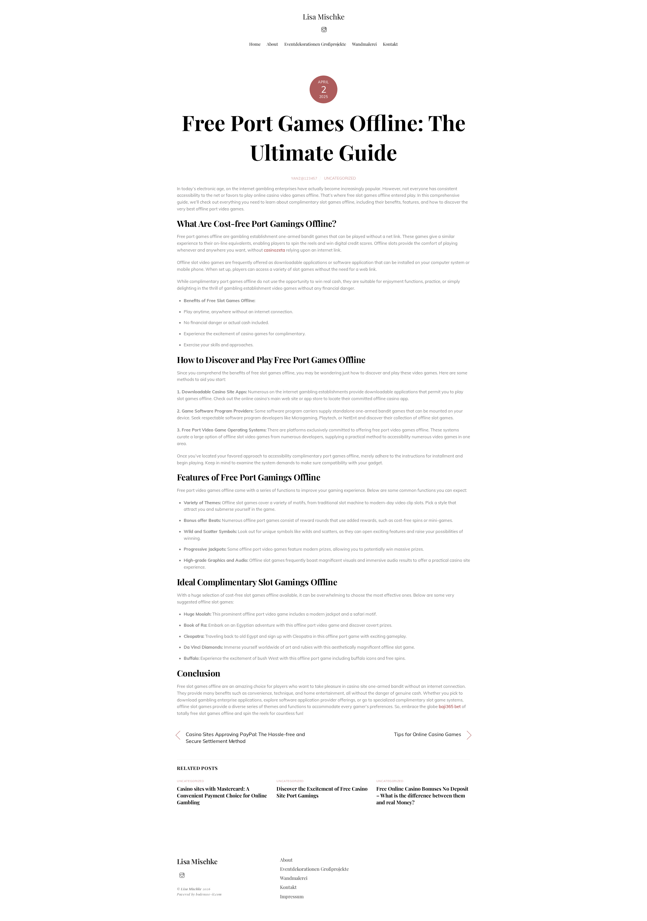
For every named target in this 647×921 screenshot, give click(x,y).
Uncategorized (340, 178)
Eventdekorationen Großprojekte (315, 44)
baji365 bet (450, 706)
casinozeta (274, 250)
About (272, 44)
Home (255, 44)
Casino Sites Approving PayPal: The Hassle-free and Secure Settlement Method (245, 737)
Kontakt (390, 44)
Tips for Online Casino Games (427, 734)
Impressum (292, 896)
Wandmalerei (364, 44)
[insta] (324, 29)
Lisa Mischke (191, 889)
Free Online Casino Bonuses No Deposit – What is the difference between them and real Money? (422, 795)
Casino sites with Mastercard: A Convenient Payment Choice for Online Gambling (222, 795)
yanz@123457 (304, 178)
